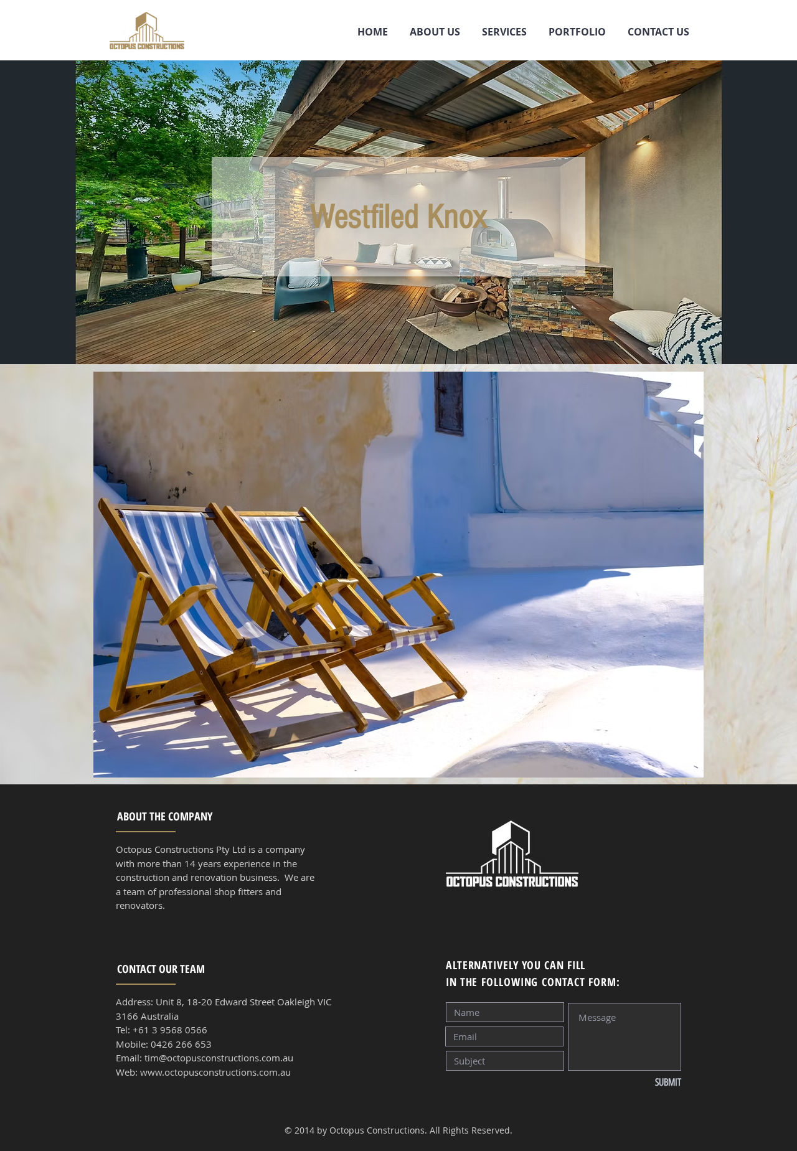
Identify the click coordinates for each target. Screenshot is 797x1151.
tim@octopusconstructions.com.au (218, 1057)
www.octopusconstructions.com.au (215, 1072)
